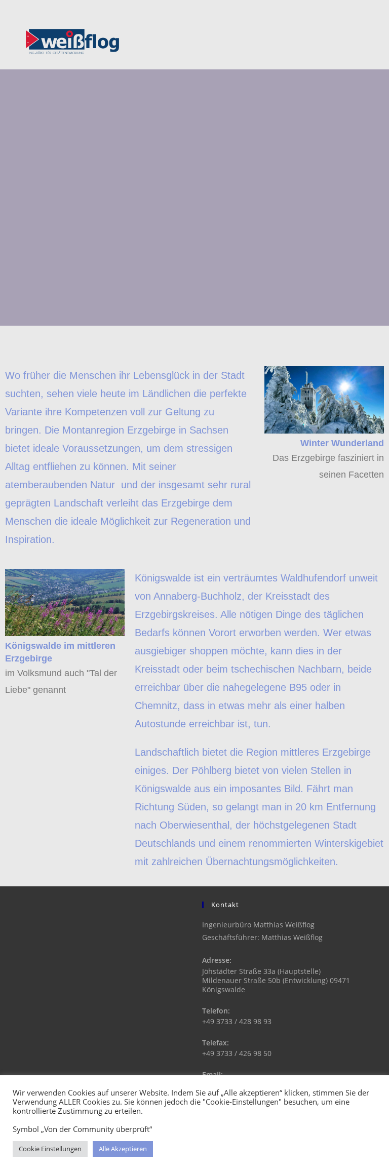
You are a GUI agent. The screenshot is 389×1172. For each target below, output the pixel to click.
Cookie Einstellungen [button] (50, 1148)
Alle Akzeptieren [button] (123, 1148)
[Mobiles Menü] (366, 41)
